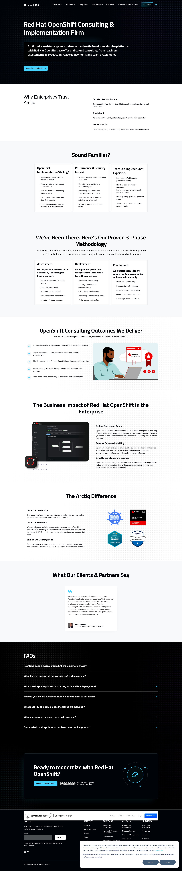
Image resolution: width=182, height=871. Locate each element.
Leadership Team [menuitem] (90, 829)
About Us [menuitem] (87, 825)
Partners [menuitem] (86, 837)
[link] (31, 5)
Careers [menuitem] (86, 833)
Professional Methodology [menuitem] (127, 826)
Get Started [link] (150, 815)
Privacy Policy (158, 850)
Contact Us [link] (147, 4)
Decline (167, 862)
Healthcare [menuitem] (145, 839)
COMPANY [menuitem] (88, 821)
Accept (150, 862)
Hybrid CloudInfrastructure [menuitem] (107, 826)
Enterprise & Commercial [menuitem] (146, 826)
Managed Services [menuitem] (128, 831)
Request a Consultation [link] (34, 68)
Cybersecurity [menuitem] (108, 837)
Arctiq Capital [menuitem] (126, 839)
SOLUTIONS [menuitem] (108, 821)
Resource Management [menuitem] (130, 835)
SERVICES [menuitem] (126, 821)
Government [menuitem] (146, 831)
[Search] (156, 4)
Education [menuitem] (145, 835)
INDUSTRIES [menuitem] (147, 821)
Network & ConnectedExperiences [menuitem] (110, 832)
